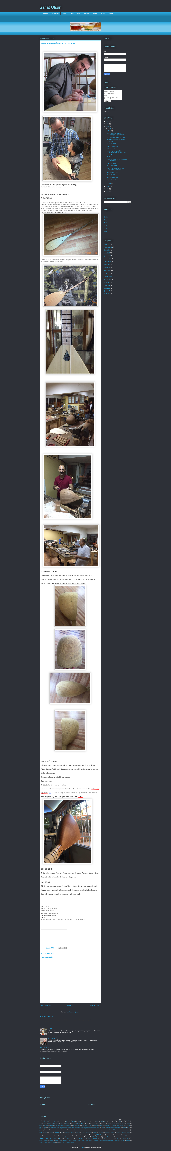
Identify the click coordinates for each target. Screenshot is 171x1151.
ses (70, 1136)
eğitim (98, 1123)
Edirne (87, 1123)
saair (74, 1135)
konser (99, 1130)
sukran (117, 1136)
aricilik (80, 1119)
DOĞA (49, 1123)
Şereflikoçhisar (82, 1138)
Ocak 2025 (107, 244)
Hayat (124, 1127)
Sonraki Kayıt (46, 1005)
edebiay (74, 1123)
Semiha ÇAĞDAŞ (112, 163)
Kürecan (51, 1132)
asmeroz (106, 1119)
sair (87, 1135)
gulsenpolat (107, 1125)
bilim (97, 1121)
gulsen (101, 1125)
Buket (110, 1121)
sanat (98, 1135)
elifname (113, 1123)
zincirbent (62, 1142)
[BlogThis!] (61, 948)
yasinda (117, 1140)
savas (42, 1136)
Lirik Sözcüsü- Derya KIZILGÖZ (116, 137)
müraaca (107, 1132)
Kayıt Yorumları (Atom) (72, 1012)
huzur (51, 1129)
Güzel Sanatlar (120, 1125)
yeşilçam (41, 1142)
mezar (83, 1132)
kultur (40, 1132)
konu (104, 1130)
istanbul (128, 1129)
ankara (64, 1119)
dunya (57, 1123)
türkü (79, 1140)
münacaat (101, 1132)
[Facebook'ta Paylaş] (65, 948)
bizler (105, 1121)
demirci (119, 1121)
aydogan (128, 1119)
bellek (93, 1121)
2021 (107, 186)
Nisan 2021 (107, 264)
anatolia (58, 1119)
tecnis (122, 1138)
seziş (78, 1136)
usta (83, 1140)
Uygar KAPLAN (111, 180)
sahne (82, 1135)
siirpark (88, 1136)
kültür (46, 1132)
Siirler (64, 13)
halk (40, 1127)
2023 (107, 124)
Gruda (90, 1125)
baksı (73, 1121)
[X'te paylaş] (63, 948)
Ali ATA (50, 1029)
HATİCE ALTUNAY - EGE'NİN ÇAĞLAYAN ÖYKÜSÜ (115, 169)
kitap (88, 1130)
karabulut (67, 1130)
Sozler (71, 13)
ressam (65, 1135)
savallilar (130, 1135)
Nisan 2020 (107, 282)
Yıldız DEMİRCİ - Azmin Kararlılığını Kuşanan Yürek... (116, 133)
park (56, 1135)
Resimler (86, 13)
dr (53, 1123)
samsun (92, 1135)
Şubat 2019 (107, 291)
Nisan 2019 (107, 285)
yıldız (46, 1142)
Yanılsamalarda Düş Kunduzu (106, 1140)
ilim (69, 1129)
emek (118, 1123)
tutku (70, 1140)
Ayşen (55, 1121)
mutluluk (95, 1132)
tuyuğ (74, 1140)
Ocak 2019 (107, 294)
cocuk (114, 1121)
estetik (40, 1125)
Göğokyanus (68, 1125)
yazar (122, 1140)
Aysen (51, 1121)
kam (57, 1130)
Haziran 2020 (108, 276)
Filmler (95, 13)
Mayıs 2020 (107, 279)
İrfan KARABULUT (112, 146)
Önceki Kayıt (94, 1005)
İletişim (111, 13)
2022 (107, 126)
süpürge (55, 1138)
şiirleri (101, 1138)
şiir (88, 1138)
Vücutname (95, 1140)
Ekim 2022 (107, 250)
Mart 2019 (107, 288)
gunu (113, 1125)
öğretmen (51, 1135)
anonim (69, 1119)
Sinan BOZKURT (112, 166)
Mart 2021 (107, 267)
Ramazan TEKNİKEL (113, 172)
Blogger (82, 1147)
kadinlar (46, 1130)
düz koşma (67, 1123)
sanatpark (117, 1135)
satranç (124, 1135)
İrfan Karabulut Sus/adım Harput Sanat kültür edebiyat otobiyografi (100, 1129)
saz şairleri (48, 1136)
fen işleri (46, 1125)
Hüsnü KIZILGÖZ (53, 1038)
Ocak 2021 (107, 273)
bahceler (68, 1121)
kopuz (108, 1130)
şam (76, 1138)
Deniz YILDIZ (111, 175)
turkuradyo (58, 1140)
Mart (109, 131)
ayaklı (122, 1119)
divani (45, 1123)
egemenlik (93, 1123)
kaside (72, 1130)
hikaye (41, 1129)
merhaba (67, 1132)
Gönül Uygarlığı (76, 1125)
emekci (123, 1123)
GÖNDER (107, 101)
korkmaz (113, 1130)
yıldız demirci (52, 1142)
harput (44, 1127)
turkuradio (51, 1140)
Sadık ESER (110, 149)
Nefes (123, 1132)
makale (57, 1132)
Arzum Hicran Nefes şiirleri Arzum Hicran (92, 1119)
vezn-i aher (88, 1140)
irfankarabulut (121, 1129)
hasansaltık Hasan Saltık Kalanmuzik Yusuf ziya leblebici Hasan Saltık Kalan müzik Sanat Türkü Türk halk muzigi (73, 1127)
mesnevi (78, 1132)
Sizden (106, 226)
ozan (45, 1135)
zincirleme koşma (70, 1142)
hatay (102, 1127)
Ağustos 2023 (108, 247)
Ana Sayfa (45, 13)
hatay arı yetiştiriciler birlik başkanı (113, 1127)
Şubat (109, 183)
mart (62, 1132)
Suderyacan (110, 1136)
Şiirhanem (94, 1138)
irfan (82, 1129)
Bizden (106, 229)
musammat (88, 1132)
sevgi (74, 1136)
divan (40, 1123)
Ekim (109, 128)
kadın (40, 1130)
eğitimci (103, 1123)
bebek (78, 1121)
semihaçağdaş (64, 1136)
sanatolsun (109, 1135)
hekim (128, 1127)
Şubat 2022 (107, 256)
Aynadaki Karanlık (43, 1121)
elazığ (108, 1123)
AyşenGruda (62, 1121)
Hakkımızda (55, 13)
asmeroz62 (112, 1119)
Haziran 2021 (108, 259)
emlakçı (128, 1123)
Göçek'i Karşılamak (58, 1125)
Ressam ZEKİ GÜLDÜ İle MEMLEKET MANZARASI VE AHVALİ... (116, 152)
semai (57, 1136)
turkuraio (65, 1140)
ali (42, 1119)
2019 (107, 191)
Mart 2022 (107, 253)
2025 (107, 121)
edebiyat (80, 1123)
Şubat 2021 (107, 270)
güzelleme (127, 1125)
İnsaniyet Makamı (75, 1129)
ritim (70, 1135)
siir (82, 1137)
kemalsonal (78, 1130)
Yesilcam (128, 1140)
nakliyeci (118, 1132)
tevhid (127, 1138)
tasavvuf (112, 1138)
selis (53, 1136)
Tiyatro (103, 13)
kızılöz (83, 1130)
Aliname (47, 1119)
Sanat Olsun (50, 7)
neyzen (128, 1132)
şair (60, 1138)
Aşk (118, 1119)
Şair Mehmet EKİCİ (69, 1138)
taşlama (118, 1138)
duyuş (61, 1123)
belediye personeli (86, 1121)
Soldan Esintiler (96, 1137)
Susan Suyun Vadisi (125, 1136)
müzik (112, 1132)
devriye (128, 1121)
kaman (61, 1130)
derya (123, 1121)
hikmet (46, 1129)
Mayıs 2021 (107, 261)
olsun (40, 1135)
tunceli (45, 1140)
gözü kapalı (84, 1125)
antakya (75, 1119)
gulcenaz (96, 1125)
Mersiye (72, 1132)
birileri (101, 1121)
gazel (51, 1125)
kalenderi (52, 1130)
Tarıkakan (106, 1138)
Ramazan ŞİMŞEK (112, 177)
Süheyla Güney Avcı (45, 1138)
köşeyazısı (127, 1130)
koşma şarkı (119, 1130)
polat (60, 1135)
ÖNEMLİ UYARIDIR (46, 1017)
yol (57, 1142)
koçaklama (93, 1130)
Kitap (78, 13)
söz (104, 1136)
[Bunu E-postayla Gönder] (59, 948)
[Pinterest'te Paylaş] (66, 948)
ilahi (65, 1129)
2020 (107, 189)
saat (78, 1135)
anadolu (53, 1119)
